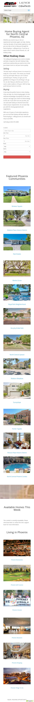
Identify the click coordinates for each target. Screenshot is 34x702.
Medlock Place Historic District (17, 230)
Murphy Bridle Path (17, 328)
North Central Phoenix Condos (17, 477)
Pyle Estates (17, 254)
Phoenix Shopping (17, 663)
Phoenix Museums (17, 638)
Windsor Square (17, 206)
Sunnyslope (17, 402)
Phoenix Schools (17, 610)
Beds (4, 143)
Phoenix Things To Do (17, 688)
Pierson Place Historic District (17, 453)
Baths (4, 149)
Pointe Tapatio (17, 429)
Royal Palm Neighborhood (17, 304)
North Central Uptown (17, 355)
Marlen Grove (17, 280)
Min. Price (5, 133)
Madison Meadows (17, 378)
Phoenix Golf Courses (17, 585)
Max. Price (6, 138)
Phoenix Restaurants (17, 560)
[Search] (17, 157)
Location (5, 127)
